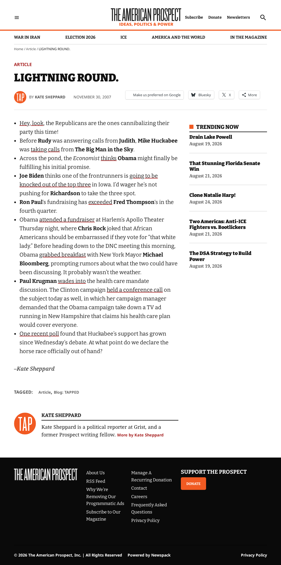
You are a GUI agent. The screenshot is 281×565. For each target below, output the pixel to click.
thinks (109, 158)
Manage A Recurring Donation (151, 476)
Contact (139, 488)
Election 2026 (80, 37)
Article (31, 49)
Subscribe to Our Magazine (103, 515)
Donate (215, 17)
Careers (139, 496)
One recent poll (39, 333)
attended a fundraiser (67, 219)
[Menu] (16, 17)
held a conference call (135, 289)
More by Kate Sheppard (140, 435)
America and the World (178, 37)
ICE (123, 37)
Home (18, 49)
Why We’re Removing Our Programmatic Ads (105, 496)
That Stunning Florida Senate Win (224, 166)
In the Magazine (248, 37)
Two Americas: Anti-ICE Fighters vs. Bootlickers (217, 224)
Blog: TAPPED (66, 392)
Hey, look (31, 123)
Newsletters (238, 17)
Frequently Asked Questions (149, 508)
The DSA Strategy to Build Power (220, 256)
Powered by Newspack (149, 555)
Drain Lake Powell (210, 137)
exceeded (100, 202)
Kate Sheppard (50, 97)
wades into (72, 281)
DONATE (193, 484)
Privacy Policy (145, 520)
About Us (95, 472)
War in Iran (27, 37)
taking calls (45, 149)
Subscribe (194, 17)
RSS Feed (95, 481)
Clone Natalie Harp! (212, 195)
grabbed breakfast (62, 254)
